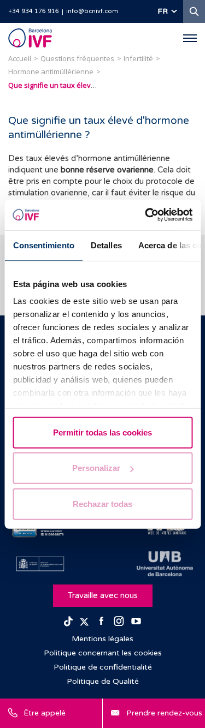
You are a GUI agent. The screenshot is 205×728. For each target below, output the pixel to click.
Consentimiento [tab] (43, 244)
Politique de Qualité (103, 681)
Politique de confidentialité (103, 667)
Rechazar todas (102, 503)
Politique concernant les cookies (103, 653)
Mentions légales (102, 638)
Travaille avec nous (103, 595)
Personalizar (96, 468)
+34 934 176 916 (33, 11)
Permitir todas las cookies (102, 432)
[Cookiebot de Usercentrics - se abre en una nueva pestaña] (145, 215)
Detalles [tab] (105, 244)
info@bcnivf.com (92, 11)
